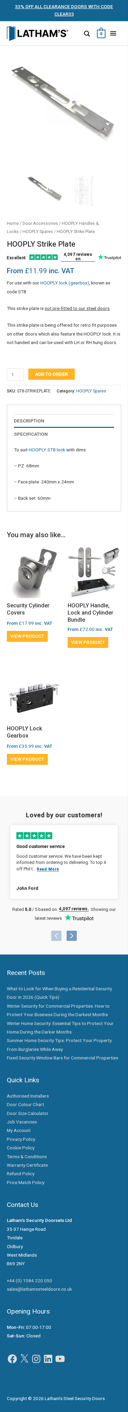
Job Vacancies (22, 1121)
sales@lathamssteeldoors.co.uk (39, 1289)
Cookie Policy (20, 1147)
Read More (48, 869)
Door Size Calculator (27, 1113)
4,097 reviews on (78, 256)
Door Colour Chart (25, 1104)
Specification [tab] (31, 434)
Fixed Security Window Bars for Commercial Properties (62, 1057)
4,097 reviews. (74, 909)
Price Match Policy (25, 1182)
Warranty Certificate (27, 1165)
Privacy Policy (21, 1139)
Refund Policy (20, 1173)
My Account (19, 1130)
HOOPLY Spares (38, 231)
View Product (27, 636)
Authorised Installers (28, 1096)
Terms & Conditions (27, 1156)
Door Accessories (40, 223)
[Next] (72, 936)
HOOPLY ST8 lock (47, 449)
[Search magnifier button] (87, 33)
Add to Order (51, 374)
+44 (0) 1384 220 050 (29, 1280)
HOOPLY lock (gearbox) (64, 282)
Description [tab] (29, 420)
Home (13, 223)
